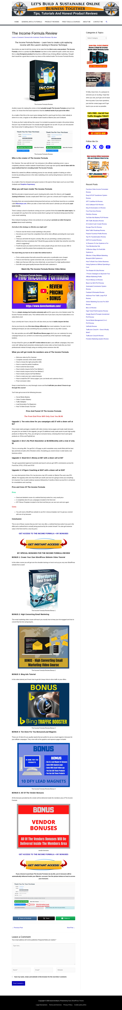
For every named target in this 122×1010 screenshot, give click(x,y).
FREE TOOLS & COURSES (71, 22)
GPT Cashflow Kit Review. (94, 201)
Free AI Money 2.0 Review (94, 280)
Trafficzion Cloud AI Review (95, 335)
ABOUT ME (86, 22)
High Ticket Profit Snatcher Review (97, 311)
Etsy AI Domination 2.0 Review (96, 208)
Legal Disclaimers (41, 1005)
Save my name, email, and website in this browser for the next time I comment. (40, 977)
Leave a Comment (17, 37)
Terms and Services (55, 1005)
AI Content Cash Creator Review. (96, 224)
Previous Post (17, 927)
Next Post (71, 927)
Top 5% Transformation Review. (96, 237)
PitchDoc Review (91, 214)
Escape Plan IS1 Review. (94, 227)
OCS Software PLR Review (95, 204)
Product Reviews (45, 37)
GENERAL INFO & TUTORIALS (32, 22)
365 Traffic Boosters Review (95, 221)
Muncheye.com (21, 203)
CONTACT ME (98, 22)
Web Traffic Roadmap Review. (95, 230)
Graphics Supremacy (28, 184)
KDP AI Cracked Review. (94, 240)
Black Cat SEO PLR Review (95, 283)
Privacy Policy (67, 1005)
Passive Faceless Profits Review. (96, 233)
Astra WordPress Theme (76, 1000)
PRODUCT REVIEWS (52, 22)
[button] (107, 22)
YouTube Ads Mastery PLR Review (97, 217)
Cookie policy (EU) (80, 1005)
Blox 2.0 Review (91, 308)
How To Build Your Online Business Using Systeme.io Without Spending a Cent (98, 264)
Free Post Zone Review (93, 211)
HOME (16, 22)
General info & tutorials (32, 37)
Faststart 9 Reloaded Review (95, 292)
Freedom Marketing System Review (97, 339)
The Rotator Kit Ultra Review (95, 270)
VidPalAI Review (91, 326)
